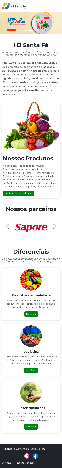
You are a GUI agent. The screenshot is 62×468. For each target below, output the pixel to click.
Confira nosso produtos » (19, 193)
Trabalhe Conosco (24, 462)
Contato (6, 462)
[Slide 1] (26, 30)
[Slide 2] (31, 30)
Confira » (31, 314)
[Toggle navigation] (56, 6)
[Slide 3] (36, 30)
